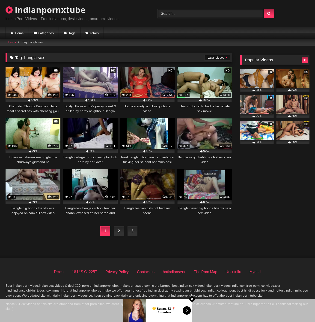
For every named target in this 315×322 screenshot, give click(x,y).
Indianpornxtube (49, 9)
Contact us (146, 272)
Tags (71, 33)
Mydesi (255, 272)
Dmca (59, 272)
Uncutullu (233, 272)
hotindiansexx (174, 272)
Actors (94, 33)
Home (19, 33)
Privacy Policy (117, 272)
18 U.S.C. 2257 (84, 272)
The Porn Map (205, 272)
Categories (46, 33)
